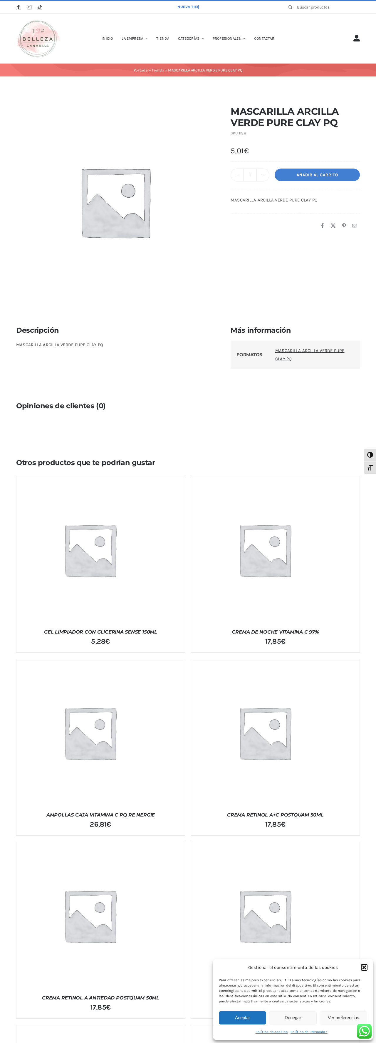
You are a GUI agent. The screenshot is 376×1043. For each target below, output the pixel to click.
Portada (141, 70)
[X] (333, 225)
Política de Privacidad (309, 1032)
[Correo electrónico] (354, 225)
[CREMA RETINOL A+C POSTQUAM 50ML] (264, 732)
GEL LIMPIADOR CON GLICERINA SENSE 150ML (100, 632)
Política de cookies (272, 1032)
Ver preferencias (343, 1017)
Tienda (158, 70)
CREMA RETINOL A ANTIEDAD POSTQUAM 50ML (100, 998)
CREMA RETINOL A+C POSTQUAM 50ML (275, 815)
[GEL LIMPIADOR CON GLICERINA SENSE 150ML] (89, 549)
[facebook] (18, 7)
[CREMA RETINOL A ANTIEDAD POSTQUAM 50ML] (89, 915)
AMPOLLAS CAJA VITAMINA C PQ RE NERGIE (100, 815)
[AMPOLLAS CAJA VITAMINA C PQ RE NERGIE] (89, 732)
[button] (364, 967)
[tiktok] (39, 7)
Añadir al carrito (317, 174)
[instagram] (29, 7)
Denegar (293, 1017)
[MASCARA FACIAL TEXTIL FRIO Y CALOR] (264, 915)
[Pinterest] (344, 225)
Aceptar (242, 1017)
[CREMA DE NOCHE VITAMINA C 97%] (264, 549)
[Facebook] (322, 225)
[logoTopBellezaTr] (38, 21)
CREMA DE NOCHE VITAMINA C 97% (275, 632)
